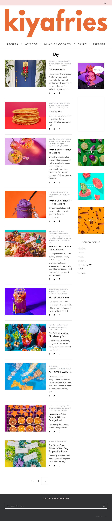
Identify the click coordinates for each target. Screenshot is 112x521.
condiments (53, 192)
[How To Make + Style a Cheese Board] (25, 243)
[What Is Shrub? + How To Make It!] (25, 151)
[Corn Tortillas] (25, 115)
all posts (81, 253)
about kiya (82, 249)
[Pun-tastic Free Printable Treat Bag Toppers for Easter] (25, 453)
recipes (57, 105)
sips (50, 144)
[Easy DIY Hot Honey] (25, 301)
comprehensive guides (63, 139)
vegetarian (52, 146)
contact (80, 257)
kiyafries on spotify (85, 265)
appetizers (52, 231)
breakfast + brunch (62, 325)
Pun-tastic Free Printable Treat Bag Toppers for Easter (58, 448)
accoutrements (54, 103)
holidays (57, 63)
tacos (62, 105)
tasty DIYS (55, 144)
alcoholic (52, 139)
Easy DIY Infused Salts (60, 372)
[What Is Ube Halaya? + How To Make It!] (25, 204)
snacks (56, 240)
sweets (51, 195)
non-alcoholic (59, 141)
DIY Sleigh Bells (57, 69)
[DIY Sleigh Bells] (25, 73)
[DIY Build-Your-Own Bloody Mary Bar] (25, 337)
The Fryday (82, 273)
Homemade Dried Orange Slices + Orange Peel (57, 417)
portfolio (81, 269)
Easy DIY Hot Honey (59, 297)
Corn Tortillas (55, 111)
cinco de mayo (64, 103)
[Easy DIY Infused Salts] (25, 376)
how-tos (64, 63)
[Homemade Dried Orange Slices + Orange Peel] (25, 418)
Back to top (99, 516)
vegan (62, 144)
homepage (82, 261)
